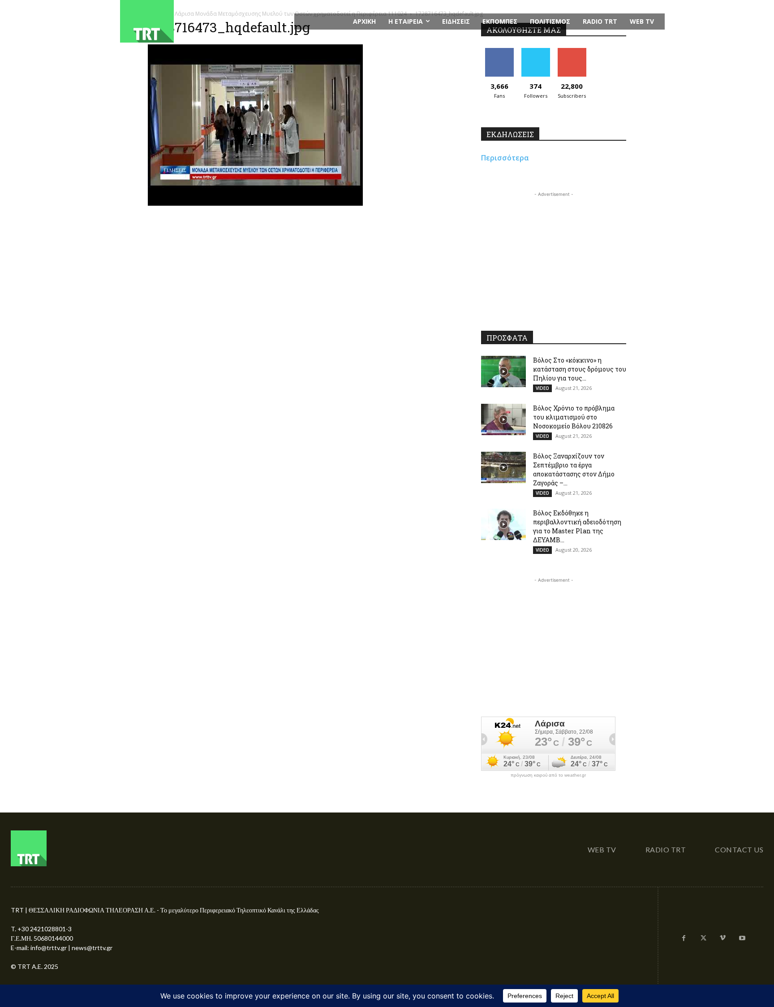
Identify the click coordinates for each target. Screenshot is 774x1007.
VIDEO (542, 388)
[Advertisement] (553, 255)
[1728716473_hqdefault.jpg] (255, 203)
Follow (535, 51)
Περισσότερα (505, 158)
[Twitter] (703, 938)
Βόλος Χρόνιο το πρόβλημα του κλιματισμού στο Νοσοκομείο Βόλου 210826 (574, 417)
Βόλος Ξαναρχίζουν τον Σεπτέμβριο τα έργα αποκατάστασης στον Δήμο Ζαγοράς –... (574, 469)
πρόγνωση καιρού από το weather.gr (548, 775)
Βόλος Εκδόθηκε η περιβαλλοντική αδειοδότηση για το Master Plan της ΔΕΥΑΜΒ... (577, 526)
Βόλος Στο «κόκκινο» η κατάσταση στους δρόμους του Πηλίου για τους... (579, 369)
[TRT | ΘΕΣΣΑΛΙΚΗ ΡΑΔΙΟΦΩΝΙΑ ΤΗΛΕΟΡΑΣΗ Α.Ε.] (202, 21)
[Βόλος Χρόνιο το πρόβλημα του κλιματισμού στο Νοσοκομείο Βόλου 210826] (503, 419)
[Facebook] (684, 938)
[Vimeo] (723, 938)
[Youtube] (742, 938)
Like (499, 51)
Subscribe (572, 51)
